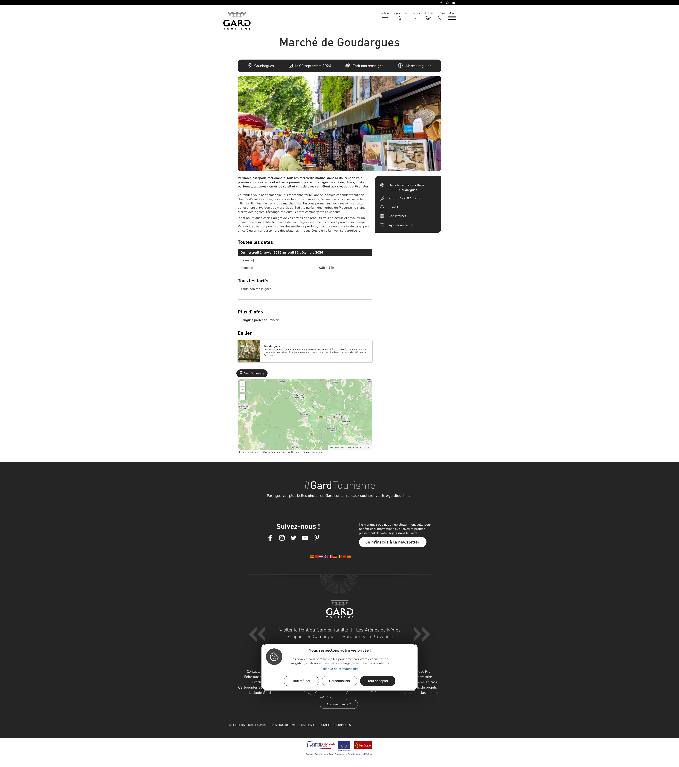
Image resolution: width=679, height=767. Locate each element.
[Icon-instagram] (282, 538)
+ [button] (243, 384)
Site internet (397, 216)
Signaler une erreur (313, 452)
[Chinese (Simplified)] (317, 556)
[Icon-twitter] (293, 538)
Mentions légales (304, 725)
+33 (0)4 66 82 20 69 (404, 198)
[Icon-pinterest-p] (317, 538)
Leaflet (332, 447)
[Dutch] (321, 556)
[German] (335, 556)
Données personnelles (335, 725)
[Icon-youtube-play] (305, 538)
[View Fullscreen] (242, 397)
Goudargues (272, 346)
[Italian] (340, 556)
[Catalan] (312, 556)
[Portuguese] (344, 556)
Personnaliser (339, 681)
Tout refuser (301, 681)
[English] (326, 556)
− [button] (243, 389)
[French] (330, 556)
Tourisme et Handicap (239, 725)
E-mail (393, 207)
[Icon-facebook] (270, 538)
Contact (263, 725)
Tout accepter (377, 681)
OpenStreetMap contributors (359, 447)
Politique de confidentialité (339, 669)
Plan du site (280, 725)
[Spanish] (349, 556)
